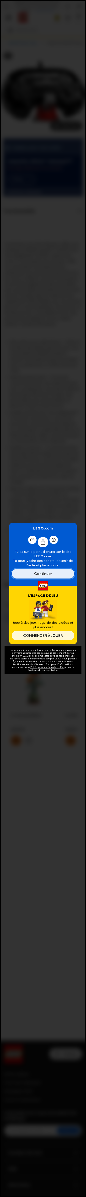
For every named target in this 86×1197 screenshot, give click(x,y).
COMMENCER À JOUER (43, 636)
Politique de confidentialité (43, 670)
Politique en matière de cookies (47, 667)
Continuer (43, 574)
